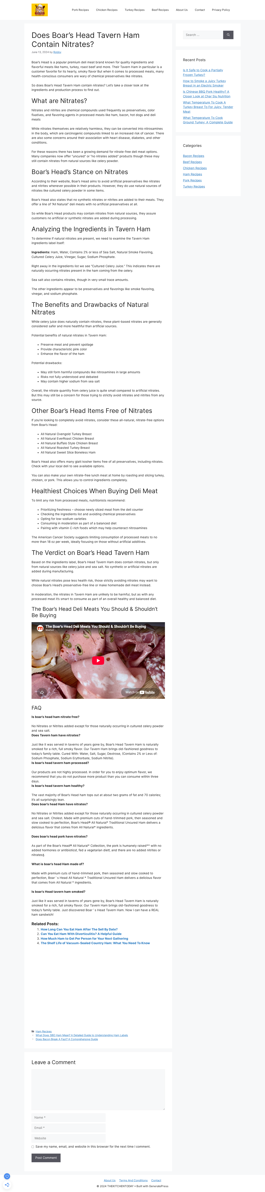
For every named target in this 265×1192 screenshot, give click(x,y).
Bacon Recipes (193, 156)
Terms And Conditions (133, 1180)
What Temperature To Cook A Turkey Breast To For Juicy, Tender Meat (208, 107)
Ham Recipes (44, 1031)
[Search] (228, 35)
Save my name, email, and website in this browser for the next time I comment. (93, 1146)
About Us (182, 10)
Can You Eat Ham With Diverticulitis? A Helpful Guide (81, 934)
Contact (200, 10)
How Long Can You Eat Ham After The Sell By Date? (79, 929)
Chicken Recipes (107, 10)
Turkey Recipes (135, 10)
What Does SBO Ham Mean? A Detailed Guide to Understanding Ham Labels (82, 1035)
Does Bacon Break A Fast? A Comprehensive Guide (67, 1039)
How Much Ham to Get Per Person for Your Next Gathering (84, 938)
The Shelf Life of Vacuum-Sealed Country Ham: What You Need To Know (95, 943)
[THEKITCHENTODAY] (40, 9)
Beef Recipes (160, 10)
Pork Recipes (80, 10)
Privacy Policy (221, 10)
